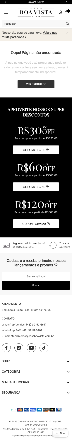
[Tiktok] (44, 347)
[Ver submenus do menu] (68, 361)
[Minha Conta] (61, 12)
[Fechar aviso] (67, 32)
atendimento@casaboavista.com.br (32, 335)
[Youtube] (31, 347)
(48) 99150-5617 (36, 324)
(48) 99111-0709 (32, 330)
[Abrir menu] (6, 12)
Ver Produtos (36, 84)
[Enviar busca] (68, 23)
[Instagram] (18, 347)
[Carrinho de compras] (66, 12)
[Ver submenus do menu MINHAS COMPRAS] (68, 382)
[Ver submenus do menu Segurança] (68, 392)
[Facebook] (6, 347)
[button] (66, 2)
